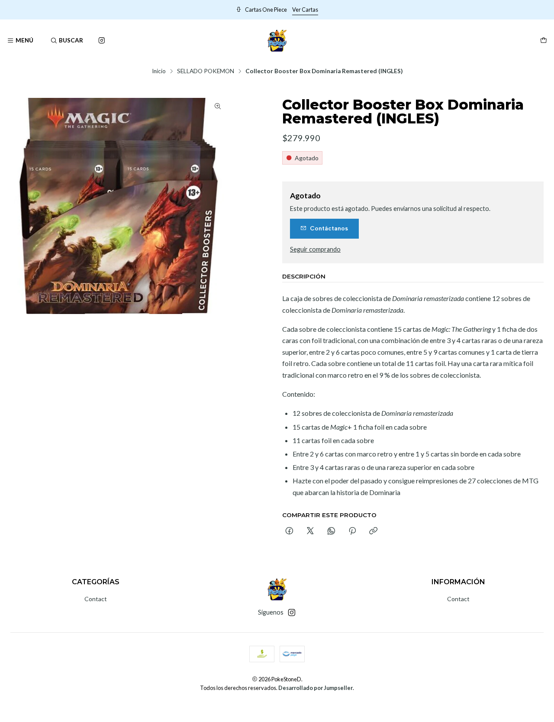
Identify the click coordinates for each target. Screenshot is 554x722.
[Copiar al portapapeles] (373, 531)
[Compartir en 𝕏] (310, 531)
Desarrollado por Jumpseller (315, 687)
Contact (95, 598)
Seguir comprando (315, 249)
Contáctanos (329, 228)
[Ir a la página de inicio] (277, 41)
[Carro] (543, 41)
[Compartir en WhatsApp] (331, 531)
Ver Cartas (464, 9)
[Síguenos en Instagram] (102, 41)
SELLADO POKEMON (205, 71)
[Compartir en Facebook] (289, 531)
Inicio (159, 71)
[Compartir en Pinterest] (352, 531)
